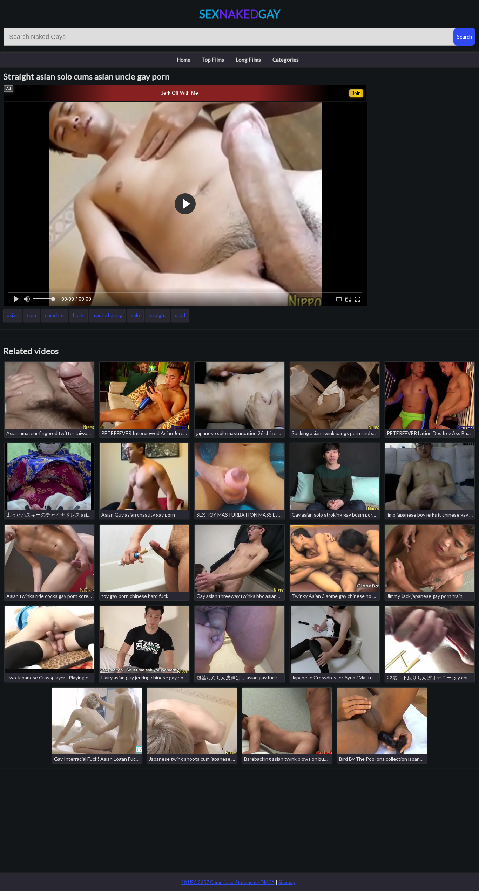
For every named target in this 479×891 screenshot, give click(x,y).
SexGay (239, 14)
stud (180, 315)
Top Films (213, 59)
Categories (285, 59)
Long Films (248, 59)
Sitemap (286, 882)
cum (31, 315)
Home (183, 59)
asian (12, 315)
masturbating (107, 315)
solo (135, 315)
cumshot (54, 315)
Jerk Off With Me (179, 93)
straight (157, 315)
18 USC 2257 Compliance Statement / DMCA (228, 882)
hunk (78, 315)
